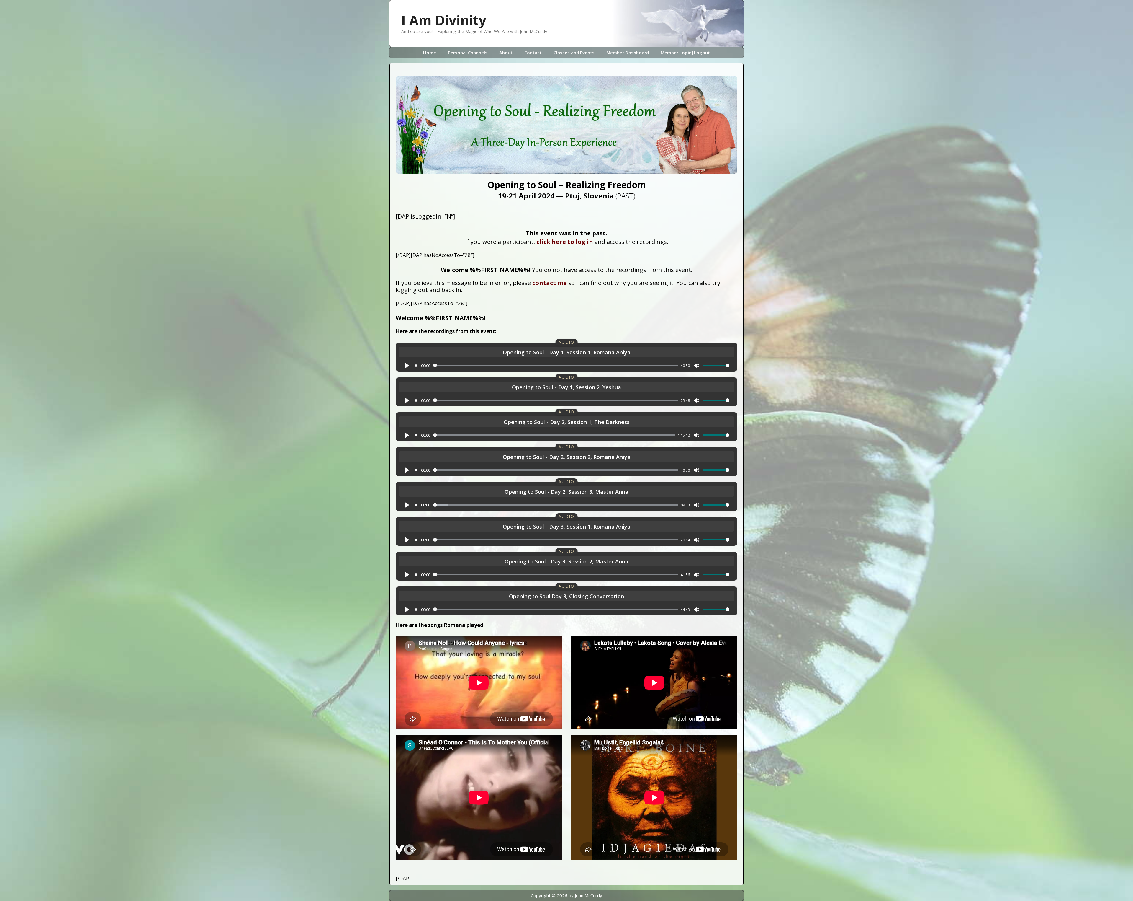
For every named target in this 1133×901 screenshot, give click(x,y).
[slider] (555, 365)
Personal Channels (467, 53)
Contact (533, 53)
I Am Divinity (443, 20)
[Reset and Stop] (415, 365)
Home (429, 53)
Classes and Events (574, 53)
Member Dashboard (627, 53)
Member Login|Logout (685, 53)
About (506, 53)
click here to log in (564, 242)
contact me (549, 283)
